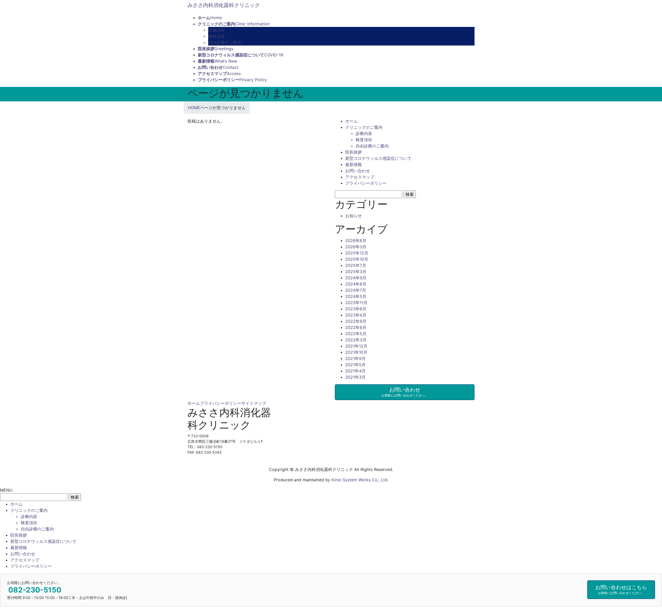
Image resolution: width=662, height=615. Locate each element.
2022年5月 (355, 333)
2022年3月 (355, 339)
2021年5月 (355, 364)
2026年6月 (355, 240)
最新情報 (353, 164)
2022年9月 (355, 321)
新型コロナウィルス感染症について (378, 158)
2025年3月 (355, 271)
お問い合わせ (357, 170)
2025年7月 (355, 265)
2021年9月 (355, 358)
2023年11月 (356, 302)
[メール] (191, 462)
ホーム (351, 121)
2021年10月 (356, 352)
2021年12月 (356, 346)
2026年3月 (355, 246)
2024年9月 (355, 277)
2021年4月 (355, 370)
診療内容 (216, 30)
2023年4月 (355, 315)
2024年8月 (355, 284)
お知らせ (353, 215)
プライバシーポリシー (366, 183)
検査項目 (216, 36)
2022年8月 (355, 327)
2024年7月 (355, 290)
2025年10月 (356, 259)
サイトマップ (253, 403)
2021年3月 (355, 377)
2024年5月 (355, 296)
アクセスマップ (359, 176)
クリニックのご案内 (363, 127)
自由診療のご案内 (224, 42)
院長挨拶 (353, 152)
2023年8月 (355, 308)
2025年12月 (356, 253)
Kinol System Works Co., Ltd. (360, 479)
